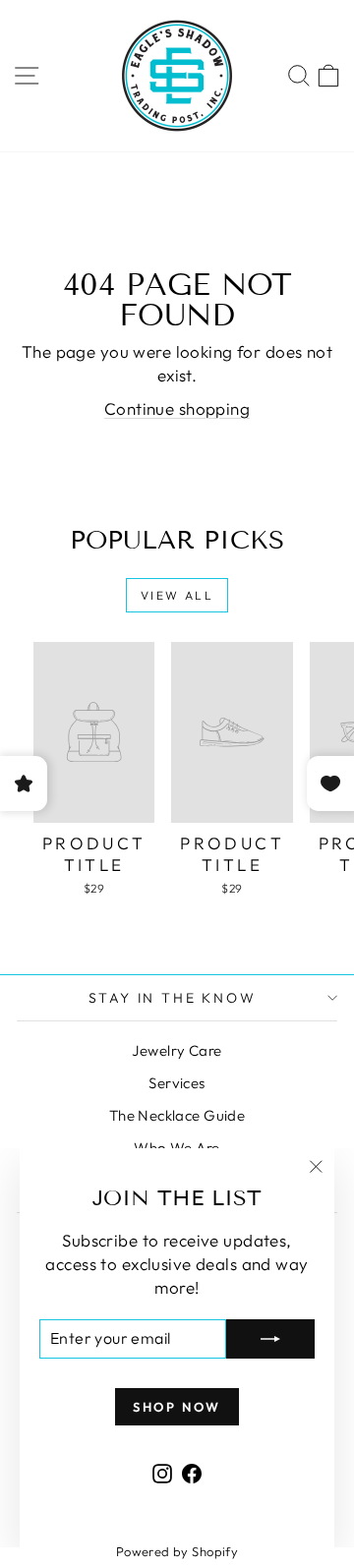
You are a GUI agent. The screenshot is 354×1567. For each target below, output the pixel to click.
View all (177, 595)
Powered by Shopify (177, 1551)
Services (176, 1083)
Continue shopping (177, 408)
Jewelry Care (176, 1050)
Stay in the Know (172, 998)
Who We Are (176, 1147)
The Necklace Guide (177, 1115)
